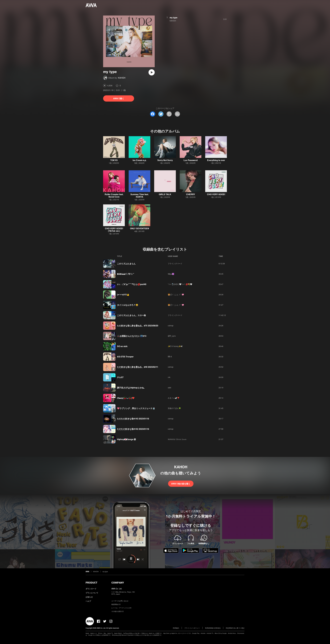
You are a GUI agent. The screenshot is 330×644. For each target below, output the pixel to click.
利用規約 (176, 628)
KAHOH (121, 77)
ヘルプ (88, 601)
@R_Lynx (172, 336)
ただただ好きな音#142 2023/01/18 (133, 428)
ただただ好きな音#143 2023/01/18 (133, 418)
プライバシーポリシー (192, 628)
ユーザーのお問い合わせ (119, 601)
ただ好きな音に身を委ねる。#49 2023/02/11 (137, 366)
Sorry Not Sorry (165, 160)
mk (169, 377)
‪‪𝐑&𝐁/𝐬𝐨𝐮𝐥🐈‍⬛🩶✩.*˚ (125, 273)
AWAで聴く (118, 98)
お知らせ (89, 597)
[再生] (151, 72)
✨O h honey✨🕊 (175, 346)
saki (169, 387)
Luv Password (191, 160)
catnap (170, 325)
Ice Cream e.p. (139, 160)
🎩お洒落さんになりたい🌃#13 (131, 335)
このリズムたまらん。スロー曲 (131, 315)
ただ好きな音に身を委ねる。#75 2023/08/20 (137, 325)
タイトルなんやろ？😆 (127, 304)
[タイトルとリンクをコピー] (169, 114)
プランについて (92, 592)
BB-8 (170, 356)
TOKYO (114, 160)
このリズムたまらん (126, 263)
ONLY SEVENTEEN (139, 228)
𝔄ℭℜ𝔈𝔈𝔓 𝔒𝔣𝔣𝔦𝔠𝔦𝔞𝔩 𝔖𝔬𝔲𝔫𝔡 (177, 439)
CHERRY (190, 194)
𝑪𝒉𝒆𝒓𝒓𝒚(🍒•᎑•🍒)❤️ (126, 397)
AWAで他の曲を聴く (180, 483)
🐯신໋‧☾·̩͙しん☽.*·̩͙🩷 (176, 294)
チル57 (120, 377)
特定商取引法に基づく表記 (235, 628)
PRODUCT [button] (91, 582)
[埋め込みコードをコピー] (177, 114)
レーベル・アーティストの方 (121, 608)
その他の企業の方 (117, 611)
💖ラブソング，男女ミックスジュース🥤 (136, 408)
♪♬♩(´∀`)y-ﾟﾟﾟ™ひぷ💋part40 (131, 284)
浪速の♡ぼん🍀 (174, 408)
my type (173, 17)
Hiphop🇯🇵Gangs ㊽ (126, 439)
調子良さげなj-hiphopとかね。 (131, 387)
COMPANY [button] (117, 582)
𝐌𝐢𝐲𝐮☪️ (171, 274)
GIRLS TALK (165, 194)
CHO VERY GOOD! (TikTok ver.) (114, 229)
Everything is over (216, 160)
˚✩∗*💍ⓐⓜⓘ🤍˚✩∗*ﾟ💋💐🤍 (180, 284)
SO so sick (122, 346)
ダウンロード (91, 588)
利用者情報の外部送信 (213, 628)
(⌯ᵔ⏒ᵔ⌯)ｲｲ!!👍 (123, 294)
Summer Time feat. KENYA (139, 195)
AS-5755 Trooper (125, 356)
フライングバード (175, 263)
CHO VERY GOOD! (216, 194)
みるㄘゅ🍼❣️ (173, 398)
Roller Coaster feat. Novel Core (114, 195)
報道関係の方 (116, 604)
